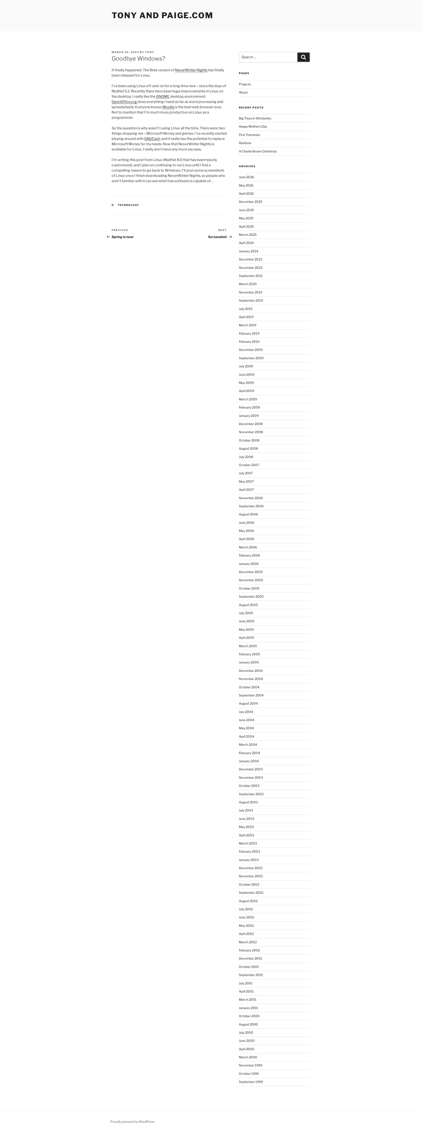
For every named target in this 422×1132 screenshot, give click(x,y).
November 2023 (250, 267)
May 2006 (246, 531)
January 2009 (249, 416)
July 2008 (246, 457)
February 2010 (249, 341)
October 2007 (249, 465)
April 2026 (246, 193)
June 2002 (246, 917)
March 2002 (248, 942)
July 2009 (246, 366)
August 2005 (248, 605)
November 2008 (251, 432)
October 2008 (249, 440)
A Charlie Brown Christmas (258, 151)
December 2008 (251, 424)
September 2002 (251, 892)
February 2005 (249, 654)
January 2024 (248, 251)
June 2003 (246, 819)
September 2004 (251, 695)
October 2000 (249, 1016)
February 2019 (249, 333)
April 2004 (246, 736)
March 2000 (248, 1057)
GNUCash (152, 139)
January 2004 (249, 761)
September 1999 (251, 1082)
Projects (245, 84)
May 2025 (246, 218)
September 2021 (251, 276)
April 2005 (246, 637)
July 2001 (246, 983)
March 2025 (247, 234)
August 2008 (248, 448)
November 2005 (251, 580)
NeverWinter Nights (191, 70)
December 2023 (250, 259)
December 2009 (251, 350)
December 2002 (250, 868)
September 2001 (251, 975)
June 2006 (246, 522)
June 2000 (247, 1040)
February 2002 (249, 950)
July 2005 (246, 613)
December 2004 (251, 670)
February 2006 (249, 555)
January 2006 (249, 564)
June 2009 (246, 374)
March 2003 (248, 843)
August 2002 (248, 901)
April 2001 (246, 991)
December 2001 (250, 958)
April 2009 (246, 391)
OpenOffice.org (124, 102)
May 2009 (246, 383)
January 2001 (248, 1008)
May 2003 (246, 827)
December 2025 (250, 201)
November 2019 (250, 292)
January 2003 (249, 860)
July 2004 (246, 712)
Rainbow (245, 143)
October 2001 (249, 967)
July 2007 (246, 473)
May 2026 (246, 185)
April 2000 (246, 1049)
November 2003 (251, 777)
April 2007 (246, 489)
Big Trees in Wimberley (255, 118)
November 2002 (251, 876)
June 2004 (246, 720)
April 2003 (246, 835)
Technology (128, 205)
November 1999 (250, 1065)
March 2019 (247, 325)
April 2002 (246, 934)
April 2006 (246, 539)
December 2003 (251, 769)
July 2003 (246, 810)
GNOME (162, 96)
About (243, 92)
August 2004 (248, 703)
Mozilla (168, 107)
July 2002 (246, 909)
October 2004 (249, 687)
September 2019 (251, 300)
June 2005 (246, 621)
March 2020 (248, 284)
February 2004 (249, 753)
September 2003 (251, 794)
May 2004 (246, 728)
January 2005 (249, 662)
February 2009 (249, 407)
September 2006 (251, 506)
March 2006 (248, 547)
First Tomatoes (249, 135)
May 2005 (246, 629)
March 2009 (248, 399)
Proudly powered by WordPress (132, 1121)
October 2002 (249, 884)
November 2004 (251, 679)
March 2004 (248, 744)
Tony (149, 52)
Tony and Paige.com (162, 15)
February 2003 (249, 851)
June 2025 (246, 210)
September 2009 (251, 358)
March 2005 (248, 646)
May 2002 (246, 925)
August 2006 (248, 514)
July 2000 (246, 1032)
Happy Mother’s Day (253, 126)
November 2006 (251, 498)
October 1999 (249, 1073)
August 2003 (248, 802)
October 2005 (249, 588)
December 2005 (251, 572)
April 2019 (246, 317)
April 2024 (246, 243)
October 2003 (249, 786)
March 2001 (247, 999)
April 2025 (246, 226)
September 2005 (251, 596)
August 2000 (248, 1024)
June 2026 (246, 177)
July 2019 (245, 309)
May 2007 (246, 481)
